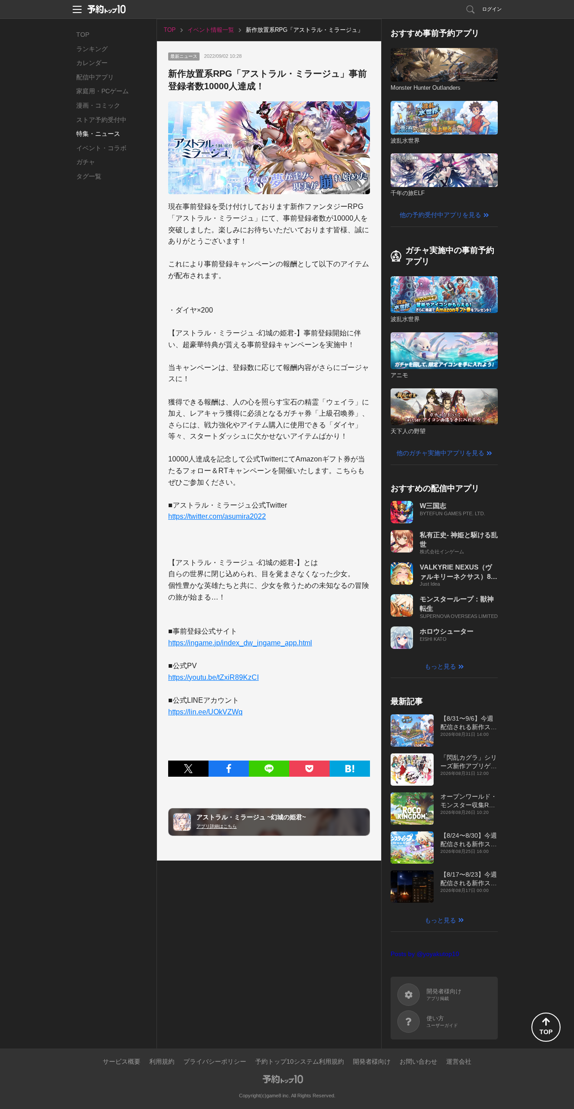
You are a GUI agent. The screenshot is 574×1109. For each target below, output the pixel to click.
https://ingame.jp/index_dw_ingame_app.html (240, 643)
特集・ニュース (98, 133)
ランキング (92, 48)
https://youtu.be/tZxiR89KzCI (213, 677)
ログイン (492, 9)
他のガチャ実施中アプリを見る (440, 453)
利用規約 (161, 1061)
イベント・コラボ (101, 148)
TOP (82, 34)
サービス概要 (121, 1061)
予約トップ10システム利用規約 (299, 1061)
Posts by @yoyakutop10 (425, 953)
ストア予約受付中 (101, 119)
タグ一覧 (88, 176)
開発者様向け (372, 1061)
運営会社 (458, 1061)
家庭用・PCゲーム (102, 91)
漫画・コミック (98, 105)
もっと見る (440, 666)
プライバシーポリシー (214, 1061)
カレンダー (92, 62)
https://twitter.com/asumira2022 (217, 516)
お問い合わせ (418, 1061)
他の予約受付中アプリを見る (440, 214)
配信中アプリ (95, 77)
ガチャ (85, 161)
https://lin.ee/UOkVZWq (205, 712)
